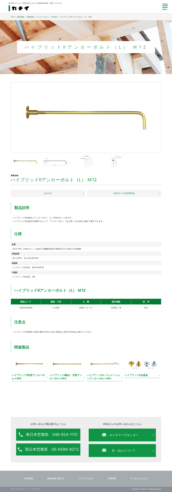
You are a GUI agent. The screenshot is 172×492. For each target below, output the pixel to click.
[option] (29, 368)
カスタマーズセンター (124, 435)
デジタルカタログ (139, 478)
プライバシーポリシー (18, 489)
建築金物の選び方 (55, 478)
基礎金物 (30, 17)
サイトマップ (35, 489)
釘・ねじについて (124, 450)
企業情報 (112, 478)
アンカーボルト (43, 17)
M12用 (54, 17)
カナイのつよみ (86, 478)
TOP (12, 17)
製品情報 (20, 17)
